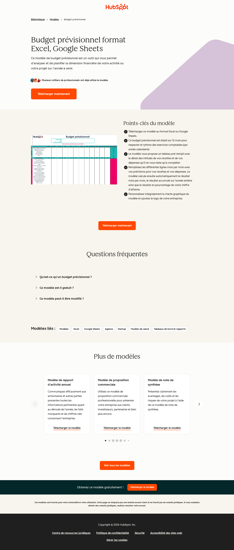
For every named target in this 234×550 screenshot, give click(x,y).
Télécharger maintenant (54, 94)
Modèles (54, 19)
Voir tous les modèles (117, 465)
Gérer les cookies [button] (117, 540)
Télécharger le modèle (67, 427)
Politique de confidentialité (112, 533)
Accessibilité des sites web (166, 533)
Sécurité (140, 533)
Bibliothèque (38, 19)
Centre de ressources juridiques (71, 533)
